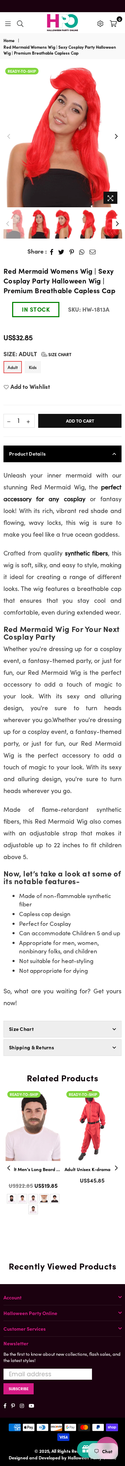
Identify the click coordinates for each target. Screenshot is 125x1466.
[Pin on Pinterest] (71, 251)
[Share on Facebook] (51, 251)
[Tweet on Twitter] (61, 251)
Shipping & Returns (31, 1047)
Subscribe (18, 1388)
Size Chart (59, 354)
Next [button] (116, 136)
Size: (37, 354)
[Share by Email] (93, 251)
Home (9, 40)
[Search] (20, 22)
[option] (62, 136)
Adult (13, 367)
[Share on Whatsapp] (82, 251)
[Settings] (100, 22)
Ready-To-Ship (22, 71)
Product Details (27, 453)
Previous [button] (8, 136)
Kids (33, 367)
